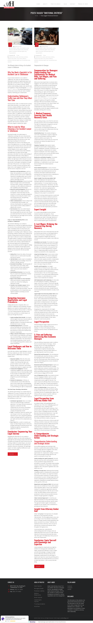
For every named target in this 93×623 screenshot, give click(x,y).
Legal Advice (19, 58)
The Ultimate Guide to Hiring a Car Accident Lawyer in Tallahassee (19, 66)
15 (10, 44)
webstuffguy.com (65, 618)
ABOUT (45, 4)
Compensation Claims (14, 57)
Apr (37, 45)
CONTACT (72, 4)
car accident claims (14, 48)
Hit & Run (37, 606)
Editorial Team (18, 46)
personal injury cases (18, 49)
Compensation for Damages (41, 65)
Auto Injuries (38, 586)
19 (36, 44)
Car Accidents (23, 48)
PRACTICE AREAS (55, 4)
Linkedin (69, 589)
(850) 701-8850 (83, 4)
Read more (11, 454)
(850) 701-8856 (16, 591)
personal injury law (21, 51)
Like (18, 55)
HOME (38, 4)
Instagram (69, 587)
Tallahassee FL (12, 53)
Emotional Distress (23, 57)
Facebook (69, 586)
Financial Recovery (12, 58)
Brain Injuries (38, 597)
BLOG (65, 4)
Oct (10, 45)
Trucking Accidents (39, 604)
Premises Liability (39, 591)
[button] (28, 615)
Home (36, 15)
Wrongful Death (38, 588)
